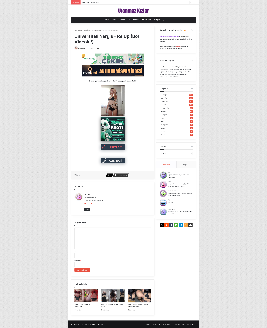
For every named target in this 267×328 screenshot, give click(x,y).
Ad (75, 251)
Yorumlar (166, 165)
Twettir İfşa (164, 101)
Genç (162, 121)
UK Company (82, 48)
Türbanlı (122, 20)
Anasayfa (106, 20)
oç (169, 172)
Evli (129, 20)
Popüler (186, 165)
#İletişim (157, 20)
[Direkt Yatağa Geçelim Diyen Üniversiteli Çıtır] (139, 296)
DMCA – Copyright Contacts (154, 324)
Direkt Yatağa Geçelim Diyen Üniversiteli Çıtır (96, 2)
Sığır (169, 181)
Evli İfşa (163, 105)
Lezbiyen (164, 115)
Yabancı (136, 20)
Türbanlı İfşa (165, 108)
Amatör (163, 111)
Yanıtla (87, 209)
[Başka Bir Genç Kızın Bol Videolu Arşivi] (113, 296)
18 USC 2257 (169, 324)
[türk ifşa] (133, 11)
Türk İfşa (87, 30)
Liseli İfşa (164, 98)
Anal (162, 118)
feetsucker (172, 209)
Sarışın (163, 135)
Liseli (114, 20)
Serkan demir (172, 191)
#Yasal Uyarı (146, 20)
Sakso (163, 128)
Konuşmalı (164, 125)
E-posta (77, 260)
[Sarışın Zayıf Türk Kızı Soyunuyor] (86, 296)
